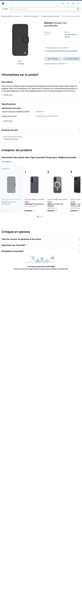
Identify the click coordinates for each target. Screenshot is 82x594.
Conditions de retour (11, 139)
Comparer (54, 59)
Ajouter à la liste (73, 59)
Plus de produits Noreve (70, 34)
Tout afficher (6, 162)
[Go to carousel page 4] (42, 216)
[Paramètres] (62, 3)
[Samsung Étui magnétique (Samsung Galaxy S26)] (34, 189)
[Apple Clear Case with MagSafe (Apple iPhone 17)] (57, 189)
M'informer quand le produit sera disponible (62, 51)
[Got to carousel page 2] (21, 61)
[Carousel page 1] (37, 216)
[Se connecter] (68, 3)
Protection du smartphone (31, 16)
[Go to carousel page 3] (40, 216)
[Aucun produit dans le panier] (78, 3)
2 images (20, 64)
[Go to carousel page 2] (39, 216)
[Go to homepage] (3, 3)
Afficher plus (8, 95)
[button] (62, 48)
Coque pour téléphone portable (50, 16)
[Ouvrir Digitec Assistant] (73, 3)
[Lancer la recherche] (12, 9)
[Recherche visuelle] (78, 9)
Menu (6, 9)
